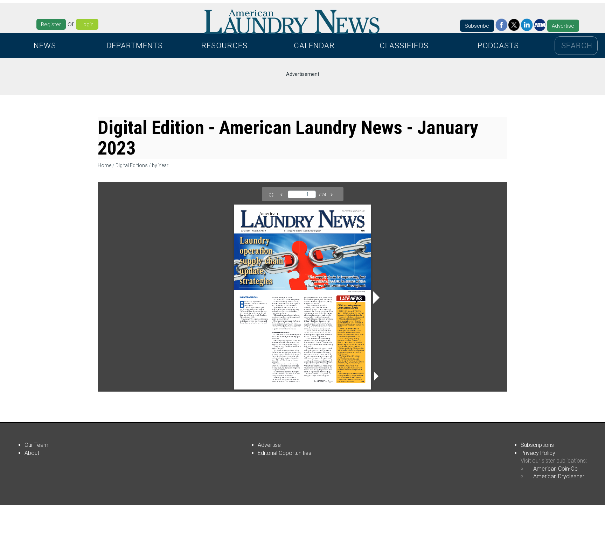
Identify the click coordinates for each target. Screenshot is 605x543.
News (45, 45)
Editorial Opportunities (284, 453)
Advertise (563, 26)
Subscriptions (537, 445)
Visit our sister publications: (554, 460)
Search (576, 45)
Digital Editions (132, 165)
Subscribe (477, 26)
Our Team (36, 445)
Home (104, 165)
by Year (160, 165)
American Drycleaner (558, 476)
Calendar (314, 45)
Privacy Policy (538, 453)
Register (51, 24)
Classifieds (404, 45)
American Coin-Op (555, 468)
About (32, 453)
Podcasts (498, 45)
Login (87, 24)
